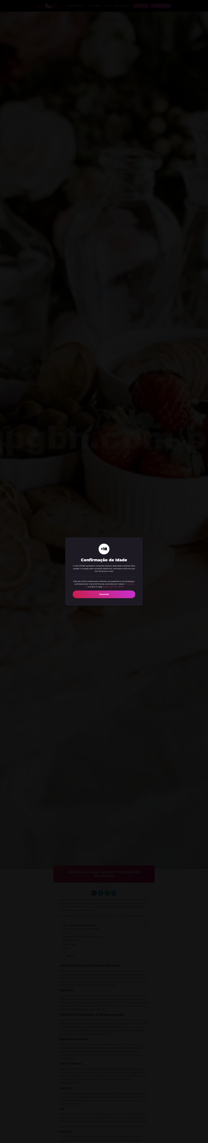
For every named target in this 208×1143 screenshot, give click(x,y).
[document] (104, 571)
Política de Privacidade (113, 587)
